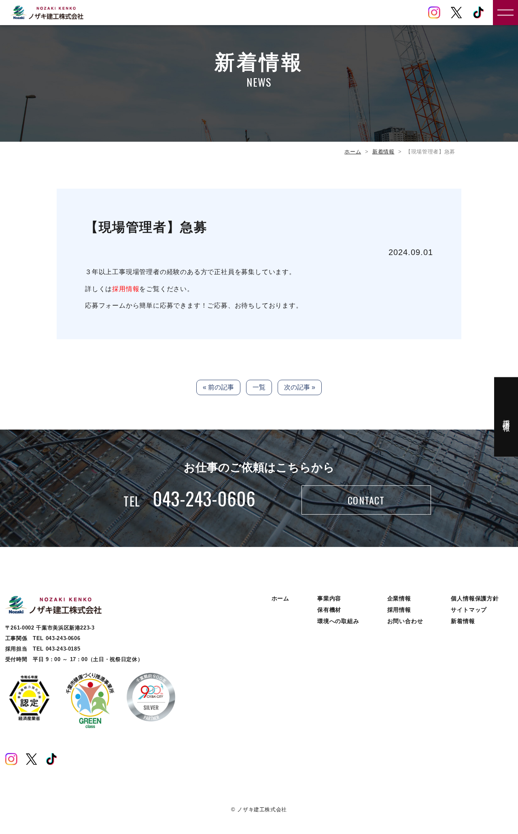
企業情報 (399, 598)
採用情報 (125, 288)
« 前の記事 (218, 387)
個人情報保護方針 (475, 598)
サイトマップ (469, 610)
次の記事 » (299, 387)
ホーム (352, 152)
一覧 (259, 387)
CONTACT (366, 500)
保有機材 (329, 610)
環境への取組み (338, 621)
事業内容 (329, 598)
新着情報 (383, 152)
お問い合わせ (405, 621)
